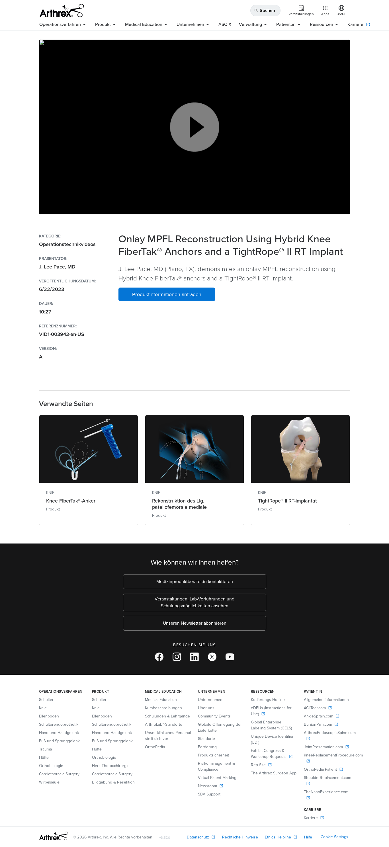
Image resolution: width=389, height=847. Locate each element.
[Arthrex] (62, 10)
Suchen (264, 10)
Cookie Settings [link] (334, 837)
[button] (166, 294)
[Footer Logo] (53, 836)
